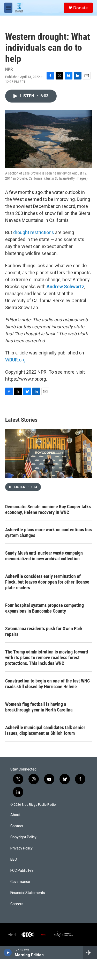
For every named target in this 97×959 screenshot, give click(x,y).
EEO (13, 859)
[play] (8, 952)
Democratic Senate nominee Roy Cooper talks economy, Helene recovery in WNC (48, 509)
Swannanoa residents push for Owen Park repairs (44, 631)
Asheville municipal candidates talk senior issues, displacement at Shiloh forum (45, 730)
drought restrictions (33, 232)
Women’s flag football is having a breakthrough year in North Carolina (38, 707)
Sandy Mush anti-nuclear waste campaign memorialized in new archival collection (44, 555)
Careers (16, 904)
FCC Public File (22, 871)
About (15, 815)
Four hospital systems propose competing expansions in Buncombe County (44, 608)
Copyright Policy (23, 837)
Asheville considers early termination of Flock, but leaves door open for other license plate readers (47, 581)
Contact (16, 826)
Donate (80, 7)
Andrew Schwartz (65, 286)
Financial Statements (27, 893)
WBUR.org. (16, 359)
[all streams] (90, 952)
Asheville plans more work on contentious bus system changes (48, 532)
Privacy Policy (21, 848)
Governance (20, 882)
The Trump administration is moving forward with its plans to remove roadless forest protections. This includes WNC (46, 657)
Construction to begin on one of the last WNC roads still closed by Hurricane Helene (47, 683)
